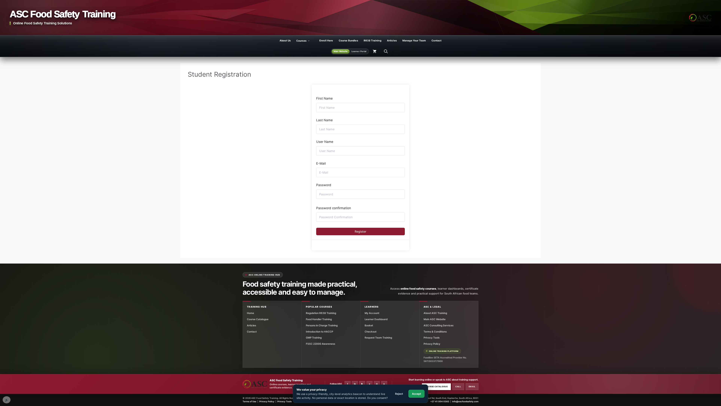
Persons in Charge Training (322, 325)
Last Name (324, 120)
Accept (416, 393)
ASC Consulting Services (438, 325)
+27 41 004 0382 (439, 401)
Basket (369, 325)
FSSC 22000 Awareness (320, 343)
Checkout (370, 331)
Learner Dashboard (376, 319)
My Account (372, 313)
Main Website (341, 51)
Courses (301, 40)
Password (323, 185)
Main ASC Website (435, 319)
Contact (436, 40)
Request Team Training (378, 337)
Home (250, 313)
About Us (285, 40)
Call (458, 386)
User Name (324, 142)
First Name (324, 98)
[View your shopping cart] (374, 51)
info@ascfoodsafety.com (465, 401)
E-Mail (321, 163)
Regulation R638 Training (321, 313)
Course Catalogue (257, 319)
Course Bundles (348, 40)
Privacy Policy (432, 343)
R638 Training (372, 40)
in (355, 384)
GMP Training (314, 337)
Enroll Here (326, 40)
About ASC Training (435, 313)
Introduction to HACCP (319, 331)
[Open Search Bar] (385, 51)
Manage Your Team (414, 40)
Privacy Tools (432, 337)
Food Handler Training (319, 319)
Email (472, 386)
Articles (392, 40)
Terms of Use (249, 401)
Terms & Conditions (435, 331)
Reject (399, 393)
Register (360, 231)
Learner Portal (359, 51)
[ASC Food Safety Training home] (255, 384)
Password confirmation (333, 208)
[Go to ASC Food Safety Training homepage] (700, 18)
